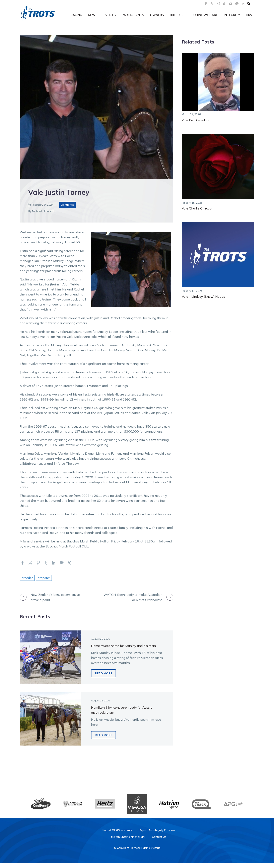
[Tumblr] (46, 563)
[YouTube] (230, 3)
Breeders (178, 15)
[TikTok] (224, 3)
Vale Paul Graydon (195, 120)
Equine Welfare (205, 15)
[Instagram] (218, 3)
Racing (76, 15)
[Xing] (69, 563)
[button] (248, 3)
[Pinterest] (38, 563)
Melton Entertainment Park (128, 836)
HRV (249, 15)
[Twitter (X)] (212, 3)
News (92, 15)
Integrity (232, 15)
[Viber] (62, 563)
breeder (27, 578)
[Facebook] (205, 3)
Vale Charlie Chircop (197, 208)
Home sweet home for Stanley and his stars (123, 646)
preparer (44, 578)
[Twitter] (30, 563)
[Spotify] (236, 3)
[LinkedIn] (243, 3)
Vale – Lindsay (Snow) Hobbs (203, 296)
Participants (133, 15)
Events (110, 15)
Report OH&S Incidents (117, 830)
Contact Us (159, 836)
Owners (157, 15)
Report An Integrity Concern (157, 830)
